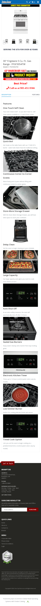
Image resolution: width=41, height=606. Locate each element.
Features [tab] (36, 94)
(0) (34, 2)
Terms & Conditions (7, 544)
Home (3, 523)
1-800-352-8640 (5, 483)
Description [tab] (6, 94)
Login (3, 546)
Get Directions (6, 495)
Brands (3, 530)
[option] (20, 22)
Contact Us (4, 528)
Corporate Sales (6, 538)
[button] (27, 2)
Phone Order (5, 541)
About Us (4, 525)
